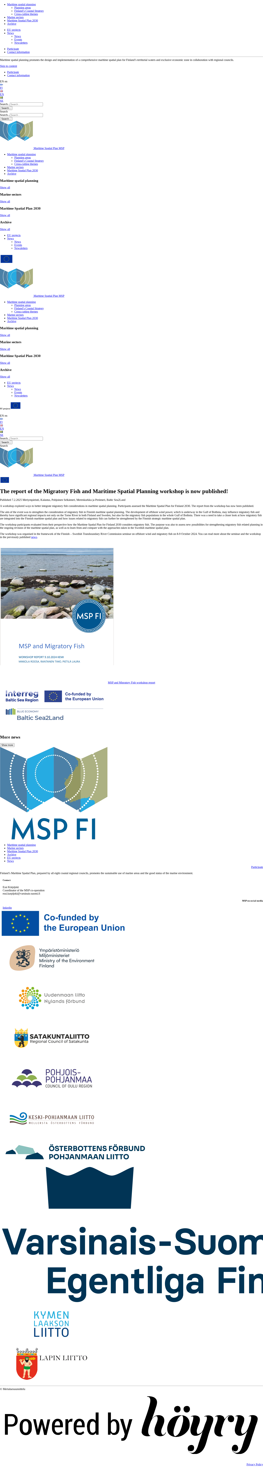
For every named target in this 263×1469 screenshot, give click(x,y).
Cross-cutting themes (26, 14)
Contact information (18, 52)
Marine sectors (15, 17)
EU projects (14, 29)
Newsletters (21, 42)
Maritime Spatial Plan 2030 (22, 20)
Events (18, 39)
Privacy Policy (255, 1464)
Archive (11, 23)
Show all (5, 187)
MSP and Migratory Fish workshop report (131, 682)
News (10, 33)
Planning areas (22, 7)
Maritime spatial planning (21, 4)
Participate (13, 48)
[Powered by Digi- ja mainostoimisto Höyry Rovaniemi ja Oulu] (131, 1458)
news (34, 537)
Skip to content (8, 66)
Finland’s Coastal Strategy (29, 10)
